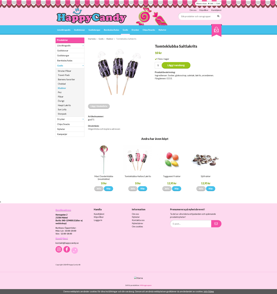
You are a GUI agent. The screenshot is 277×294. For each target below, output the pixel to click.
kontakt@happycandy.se (67, 243)
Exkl (218, 3)
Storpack (62, 113)
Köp (108, 188)
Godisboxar (79, 30)
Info (99, 188)
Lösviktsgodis (64, 30)
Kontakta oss (138, 220)
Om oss (193, 10)
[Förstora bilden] (118, 72)
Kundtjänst (216, 10)
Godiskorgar (94, 30)
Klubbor (62, 88)
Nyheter (162, 30)
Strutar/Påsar (64, 71)
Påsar (60, 96)
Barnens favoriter (66, 79)
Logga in (98, 220)
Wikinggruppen (146, 285)
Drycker (135, 30)
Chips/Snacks (149, 30)
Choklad (62, 83)
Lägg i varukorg (176, 65)
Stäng (211, 291)
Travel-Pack (64, 75)
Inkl (211, 3)
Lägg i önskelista (99, 106)
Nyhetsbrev (137, 223)
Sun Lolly (62, 109)
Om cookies (137, 226)
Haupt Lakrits (64, 105)
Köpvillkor (203, 10)
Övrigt (61, 101)
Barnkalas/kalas (111, 30)
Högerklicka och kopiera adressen (104, 129)
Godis (125, 30)
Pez (59, 92)
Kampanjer (62, 134)
